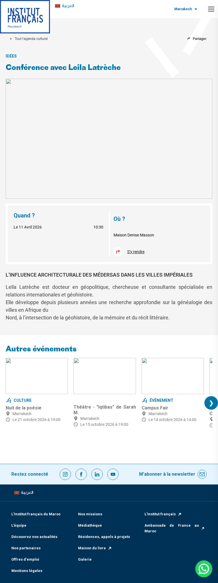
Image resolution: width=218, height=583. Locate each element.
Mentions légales (26, 571)
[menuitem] (64, 6)
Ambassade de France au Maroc (171, 528)
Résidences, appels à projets (104, 537)
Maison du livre (92, 548)
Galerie (85, 559)
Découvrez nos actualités (34, 537)
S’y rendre (135, 251)
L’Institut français (160, 514)
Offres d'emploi (25, 559)
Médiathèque (90, 525)
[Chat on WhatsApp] (203, 568)
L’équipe (18, 525)
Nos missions (90, 514)
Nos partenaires (26, 548)
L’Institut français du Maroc (36, 514)
